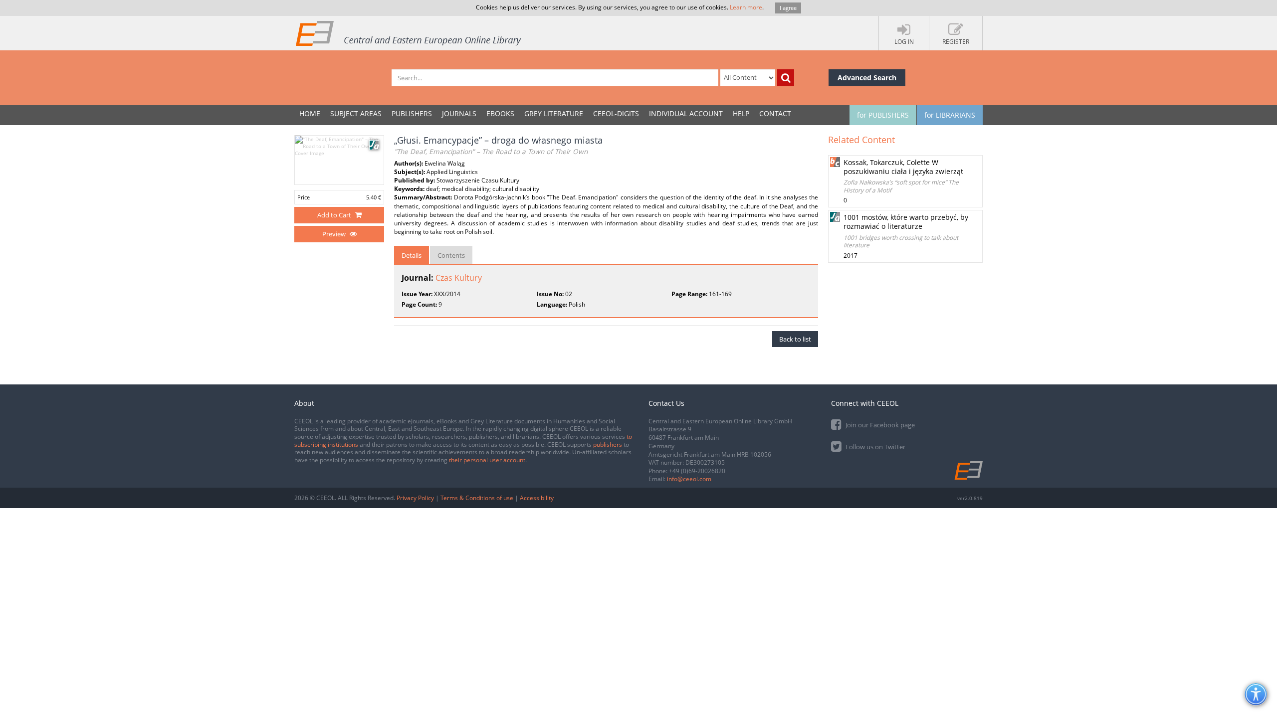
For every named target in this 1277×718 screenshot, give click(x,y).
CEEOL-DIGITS (616, 113)
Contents (451, 255)
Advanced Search (867, 77)
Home (309, 113)
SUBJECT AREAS (356, 113)
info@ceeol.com (689, 479)
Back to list (795, 339)
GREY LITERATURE (553, 113)
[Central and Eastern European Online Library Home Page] (409, 33)
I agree (788, 7)
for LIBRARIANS (949, 115)
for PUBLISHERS (883, 115)
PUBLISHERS (412, 113)
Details (412, 255)
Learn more (746, 7)
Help (741, 113)
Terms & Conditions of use (476, 498)
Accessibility (537, 498)
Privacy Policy (415, 498)
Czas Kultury (458, 277)
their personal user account (487, 460)
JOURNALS (459, 113)
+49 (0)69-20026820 (697, 471)
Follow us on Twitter (874, 446)
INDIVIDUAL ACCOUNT (686, 113)
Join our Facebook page (879, 424)
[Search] (785, 77)
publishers (607, 444)
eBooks (500, 113)
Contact (775, 113)
